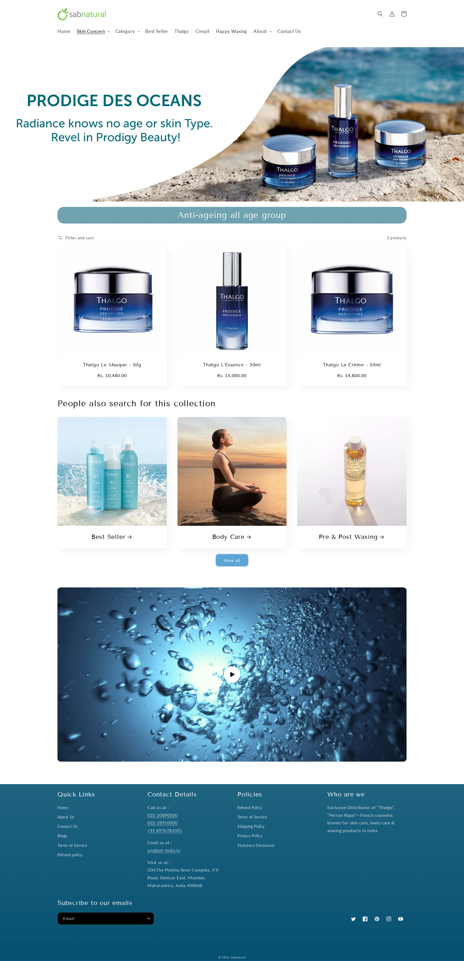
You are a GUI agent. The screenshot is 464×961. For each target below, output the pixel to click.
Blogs (62, 835)
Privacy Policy (249, 835)
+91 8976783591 (164, 830)
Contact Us (67, 826)
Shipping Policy (251, 826)
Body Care (228, 537)
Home (62, 807)
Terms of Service (72, 845)
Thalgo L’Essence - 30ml (232, 365)
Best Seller (108, 537)
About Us (65, 817)
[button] (93, 31)
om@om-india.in (163, 850)
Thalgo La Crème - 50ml (352, 365)
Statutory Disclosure (255, 845)
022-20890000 (162, 815)
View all (232, 560)
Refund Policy (249, 807)
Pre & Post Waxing (348, 537)
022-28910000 (162, 822)
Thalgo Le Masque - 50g (112, 365)
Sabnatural (238, 957)
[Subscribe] (148, 918)
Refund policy (69, 854)
